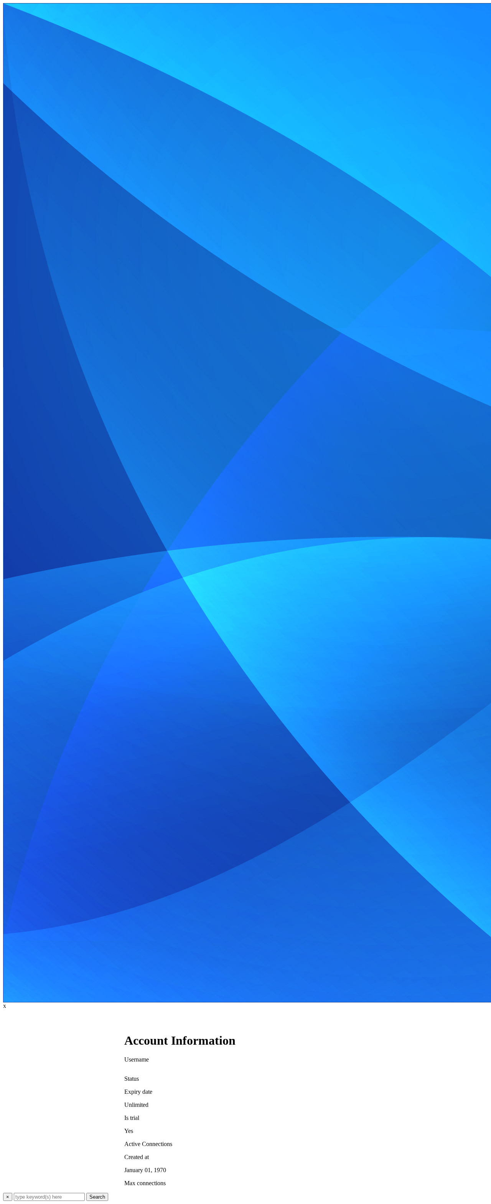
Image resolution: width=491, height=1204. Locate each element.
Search (97, 1197)
